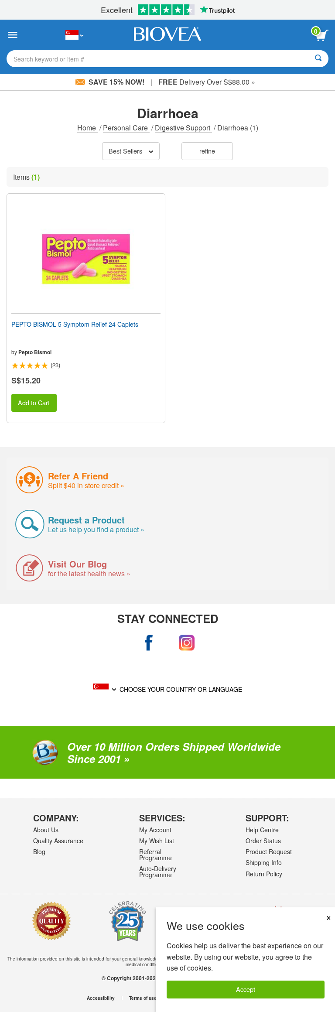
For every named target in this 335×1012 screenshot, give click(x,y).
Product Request (269, 851)
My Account (155, 829)
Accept (245, 989)
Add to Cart (34, 402)
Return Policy (264, 873)
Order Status (263, 840)
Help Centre (262, 829)
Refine (207, 150)
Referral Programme (155, 854)
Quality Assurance (58, 840)
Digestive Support (183, 128)
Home (87, 128)
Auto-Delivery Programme (157, 871)
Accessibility (101, 998)
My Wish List (156, 840)
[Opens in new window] (148, 643)
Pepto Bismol (34, 352)
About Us (45, 829)
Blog (39, 851)
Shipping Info (264, 862)
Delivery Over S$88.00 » (206, 82)
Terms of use (143, 998)
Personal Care (126, 128)
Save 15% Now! (116, 82)
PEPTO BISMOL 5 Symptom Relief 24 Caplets (74, 324)
